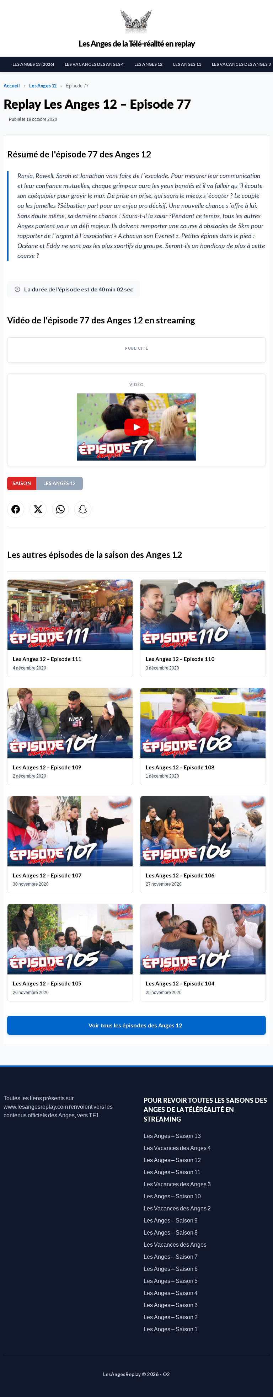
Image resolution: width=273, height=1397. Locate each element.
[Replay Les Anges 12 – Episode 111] (70, 628)
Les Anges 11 (187, 64)
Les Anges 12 (148, 64)
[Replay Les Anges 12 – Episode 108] (203, 736)
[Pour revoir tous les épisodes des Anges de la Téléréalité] (136, 20)
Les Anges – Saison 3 (171, 1304)
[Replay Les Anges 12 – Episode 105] (70, 952)
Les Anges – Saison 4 (171, 1292)
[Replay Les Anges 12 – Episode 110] (203, 628)
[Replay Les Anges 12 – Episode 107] (70, 844)
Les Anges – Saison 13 (172, 1135)
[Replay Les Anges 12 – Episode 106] (203, 844)
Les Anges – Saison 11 (172, 1171)
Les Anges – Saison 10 (172, 1196)
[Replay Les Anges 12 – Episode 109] (70, 736)
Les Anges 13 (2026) (33, 64)
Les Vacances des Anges (175, 1244)
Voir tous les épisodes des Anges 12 (135, 1025)
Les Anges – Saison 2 (171, 1316)
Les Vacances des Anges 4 (94, 64)
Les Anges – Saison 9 (171, 1220)
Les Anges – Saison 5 (171, 1280)
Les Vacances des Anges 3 (177, 1184)
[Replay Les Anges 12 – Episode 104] (203, 952)
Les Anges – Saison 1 (171, 1329)
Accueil (12, 85)
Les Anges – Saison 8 (171, 1232)
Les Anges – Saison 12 (172, 1159)
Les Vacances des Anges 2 (177, 1208)
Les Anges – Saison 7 (171, 1256)
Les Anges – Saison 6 (171, 1268)
